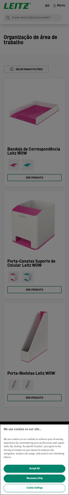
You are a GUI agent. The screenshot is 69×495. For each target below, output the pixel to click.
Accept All (34, 468)
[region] (34, 459)
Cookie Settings (34, 488)
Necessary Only (34, 478)
